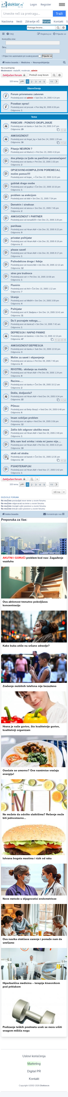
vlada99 (16, 70)
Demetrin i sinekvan (22, 204)
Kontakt (58, 21)
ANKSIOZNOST (20, 135)
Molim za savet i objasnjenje (27, 357)
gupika (30, 187)
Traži (59, 14)
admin (34, 70)
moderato (25, 70)
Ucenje (15, 297)
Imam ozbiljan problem (24, 417)
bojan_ (30, 177)
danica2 (30, 324)
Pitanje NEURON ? (21, 148)
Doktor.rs (44, 1085)
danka (29, 126)
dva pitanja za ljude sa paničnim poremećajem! (38, 158)
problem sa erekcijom (23, 195)
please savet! (18, 249)
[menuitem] (10, 34)
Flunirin (15, 285)
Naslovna (7, 21)
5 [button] (44, 81)
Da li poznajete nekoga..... (26, 320)
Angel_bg (31, 139)
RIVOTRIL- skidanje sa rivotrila (29, 369)
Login (33, 4)
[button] (22, 81)
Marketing (34, 1063)
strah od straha (19, 453)
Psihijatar (16, 309)
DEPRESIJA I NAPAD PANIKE (28, 332)
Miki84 (30, 300)
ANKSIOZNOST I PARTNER (26, 216)
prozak (30, 107)
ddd (28, 198)
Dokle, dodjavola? (21, 393)
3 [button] (35, 81)
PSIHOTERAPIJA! (21, 466)
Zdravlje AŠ (32, 21)
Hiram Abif (31, 229)
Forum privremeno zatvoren (27, 94)
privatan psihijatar (21, 237)
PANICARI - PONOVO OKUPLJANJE (31, 122)
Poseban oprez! (20, 103)
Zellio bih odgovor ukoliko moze (30, 429)
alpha (29, 421)
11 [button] (51, 81)
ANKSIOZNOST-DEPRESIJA (27, 345)
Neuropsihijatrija (8, 68)
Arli (28, 289)
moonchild (31, 265)
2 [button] (31, 81)
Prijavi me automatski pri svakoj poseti (21, 56)
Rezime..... (17, 381)
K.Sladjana (31, 312)
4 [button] (40, 81)
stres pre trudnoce (21, 273)
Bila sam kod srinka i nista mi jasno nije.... (36, 441)
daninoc (30, 336)
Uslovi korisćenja (34, 1056)
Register (46, 4)
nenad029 (31, 220)
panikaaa (16, 226)
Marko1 (30, 152)
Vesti (19, 21)
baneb (29, 457)
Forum (46, 21)
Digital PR (34, 1071)
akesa (29, 208)
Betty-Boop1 (32, 409)
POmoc (15, 406)
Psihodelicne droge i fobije (26, 261)
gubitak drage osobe (23, 183)
